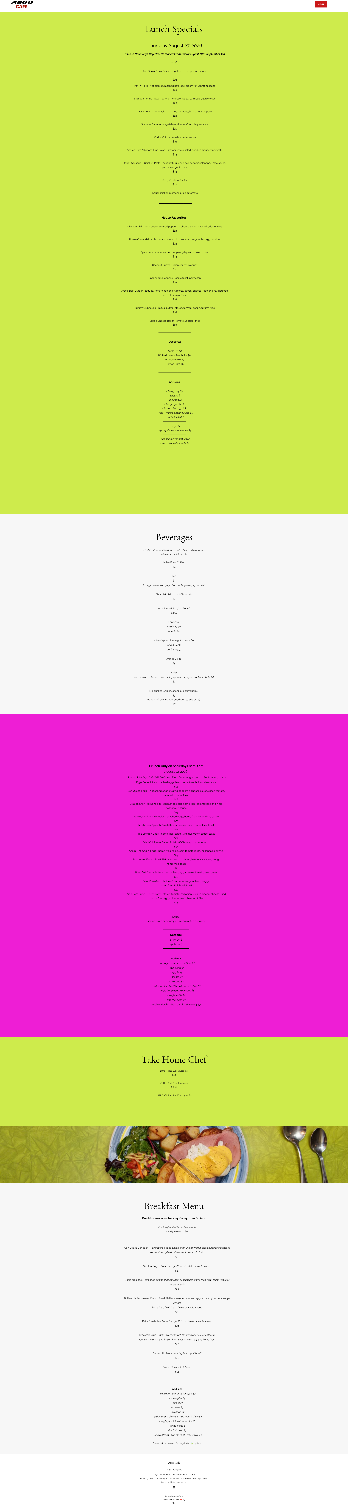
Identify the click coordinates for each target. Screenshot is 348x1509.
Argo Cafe (174, 1462)
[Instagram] (174, 1487)
